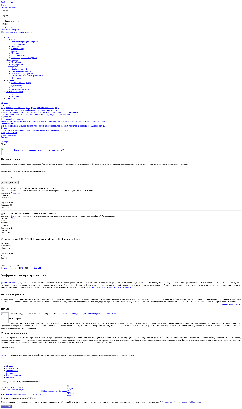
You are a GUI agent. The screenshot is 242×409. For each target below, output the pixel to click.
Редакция (55, 108)
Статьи (14, 94)
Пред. (11, 268)
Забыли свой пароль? (11, 30)
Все (41, 268)
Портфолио (16, 62)
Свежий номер (17, 49)
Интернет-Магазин (14, 92)
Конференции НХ (19, 69)
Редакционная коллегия (21, 44)
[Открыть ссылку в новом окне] (10, 283)
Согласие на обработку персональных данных (21, 394)
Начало (4, 268)
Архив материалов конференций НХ (27, 76)
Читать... (15, 193)
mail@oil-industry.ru (16, 390)
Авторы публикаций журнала (24, 58)
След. (29, 268)
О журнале (16, 39)
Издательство (12, 60)
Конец (36, 268)
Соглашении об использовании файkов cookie (181, 402)
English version (7, 2)
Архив (14, 51)
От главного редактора (21, 83)
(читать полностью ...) (231, 304)
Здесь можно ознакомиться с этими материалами (113, 287)
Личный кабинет (8, 7)
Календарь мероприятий (22, 71)
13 (25, 268)
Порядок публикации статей (13, 112)
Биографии (15, 318)
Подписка (15, 53)
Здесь (3, 355)
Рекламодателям (18, 55)
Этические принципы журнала (24, 42)
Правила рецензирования (67, 112)
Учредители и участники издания (15, 108)
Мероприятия (17, 64)
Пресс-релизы (17, 78)
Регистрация (7, 27)
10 (17, 268)
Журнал (9, 37)
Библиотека (16, 85)
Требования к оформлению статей (40, 112)
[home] (1, 139)
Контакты (10, 98)
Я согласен (6, 407)
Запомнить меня (12, 21)
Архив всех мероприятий (22, 73)
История (10, 80)
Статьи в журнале (19, 87)
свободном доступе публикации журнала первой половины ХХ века (87, 313)
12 (22, 268)
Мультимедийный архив (22, 89)
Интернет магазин (9, 133)
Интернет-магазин (14, 375)
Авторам (15, 46)
